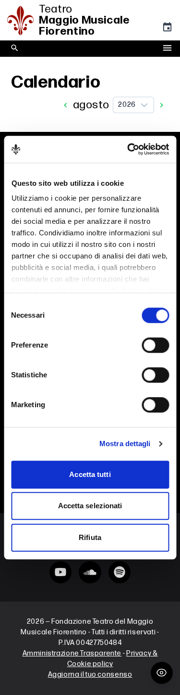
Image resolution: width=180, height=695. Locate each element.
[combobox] (133, 105)
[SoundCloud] (90, 572)
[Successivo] (161, 105)
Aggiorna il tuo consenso (90, 674)
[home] (23, 20)
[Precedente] (65, 105)
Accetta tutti (89, 474)
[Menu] (167, 48)
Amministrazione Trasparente (72, 653)
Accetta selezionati (90, 506)
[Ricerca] (14, 48)
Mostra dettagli (125, 443)
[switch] (155, 345)
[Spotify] (119, 572)
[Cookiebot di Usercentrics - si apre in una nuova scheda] (128, 149)
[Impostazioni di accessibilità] (162, 673)
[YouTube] (60, 572)
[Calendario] (167, 29)
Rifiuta (90, 537)
